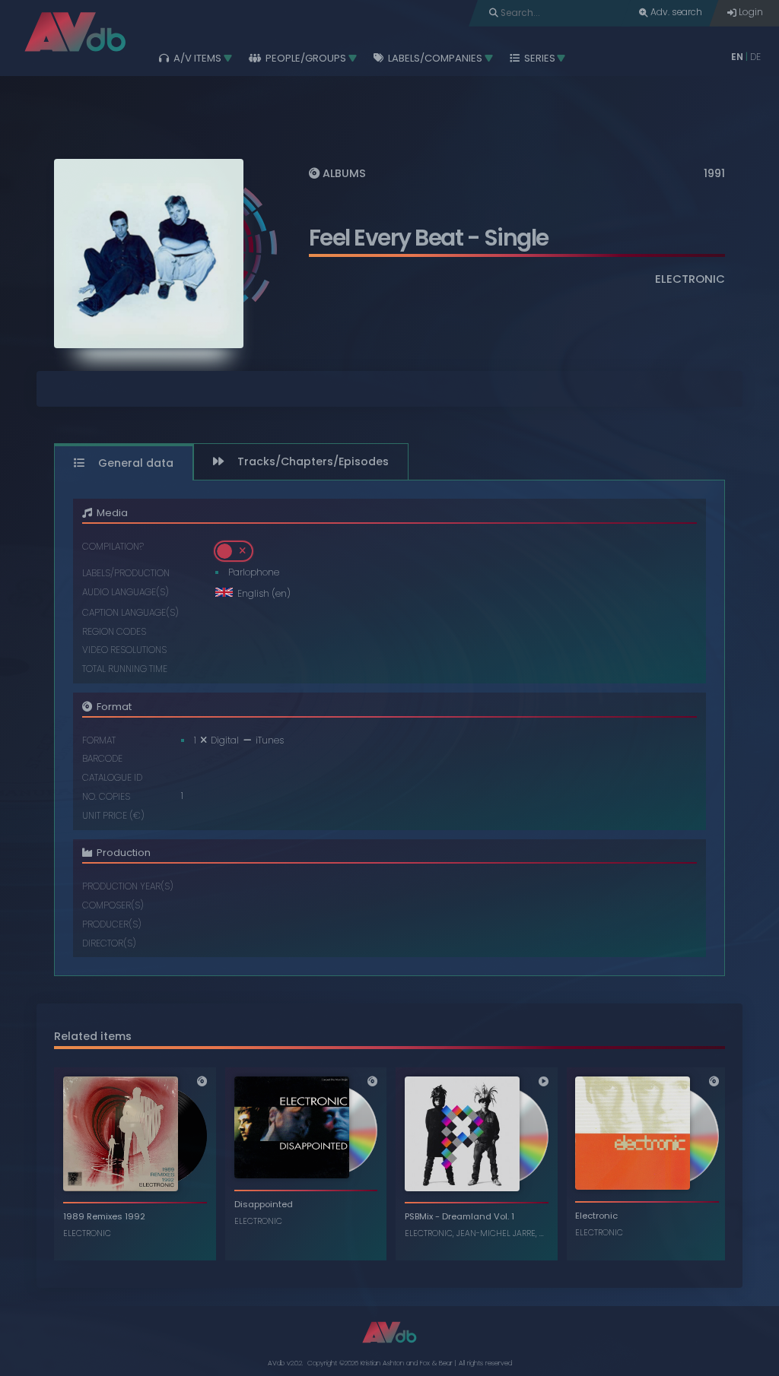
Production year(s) (127, 887)
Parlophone (253, 572)
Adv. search (675, 12)
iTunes (270, 740)
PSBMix (419, 1216)
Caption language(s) (130, 613)
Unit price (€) (113, 816)
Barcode (102, 759)
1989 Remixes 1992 (104, 1216)
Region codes (114, 632)
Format (99, 741)
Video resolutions (124, 650)
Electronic (596, 1216)
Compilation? (113, 547)
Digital (226, 740)
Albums (343, 173)
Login (749, 12)
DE (755, 57)
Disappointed (263, 1204)
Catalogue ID (112, 778)
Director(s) (109, 944)
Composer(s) (113, 906)
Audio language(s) (125, 593)
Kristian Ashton (382, 1363)
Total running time (124, 669)
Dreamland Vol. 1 (478, 1216)
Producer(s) (111, 925)
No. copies (106, 797)
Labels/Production (126, 574)
